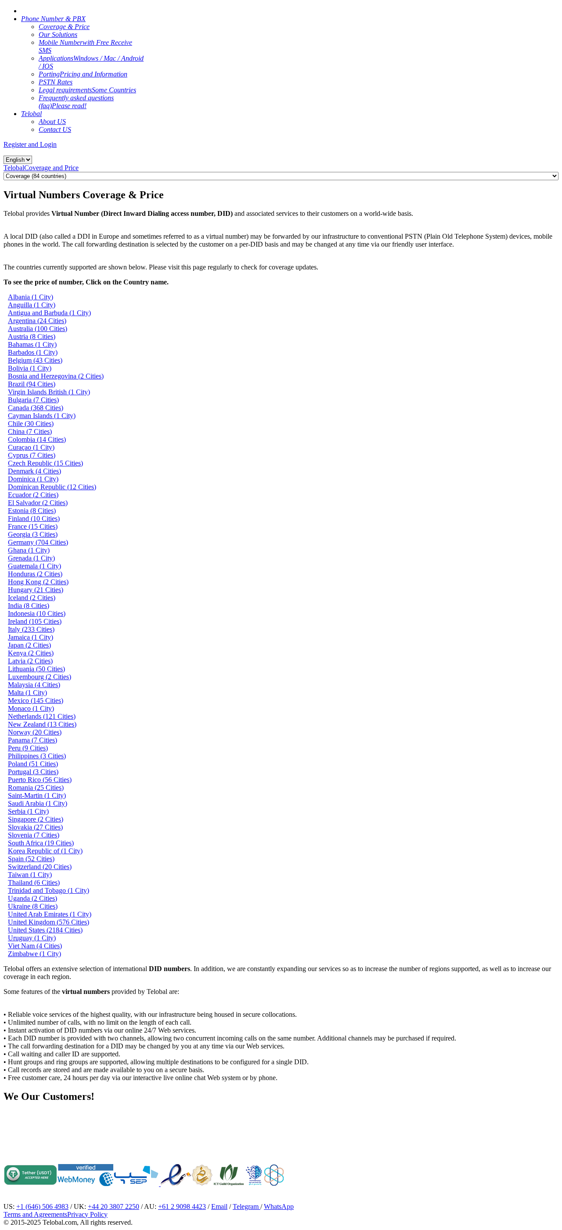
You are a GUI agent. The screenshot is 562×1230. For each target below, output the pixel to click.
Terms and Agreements (35, 1214)
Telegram (246, 1206)
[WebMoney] (85, 1183)
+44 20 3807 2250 (113, 1206)
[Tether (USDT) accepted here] (31, 1183)
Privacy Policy (87, 1214)
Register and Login (30, 144)
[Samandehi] (202, 1175)
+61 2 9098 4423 (182, 1206)
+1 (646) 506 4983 (42, 1206)
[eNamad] (176, 1183)
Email (219, 1206)
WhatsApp (279, 1206)
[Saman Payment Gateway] (136, 1183)
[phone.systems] (160, 1183)
